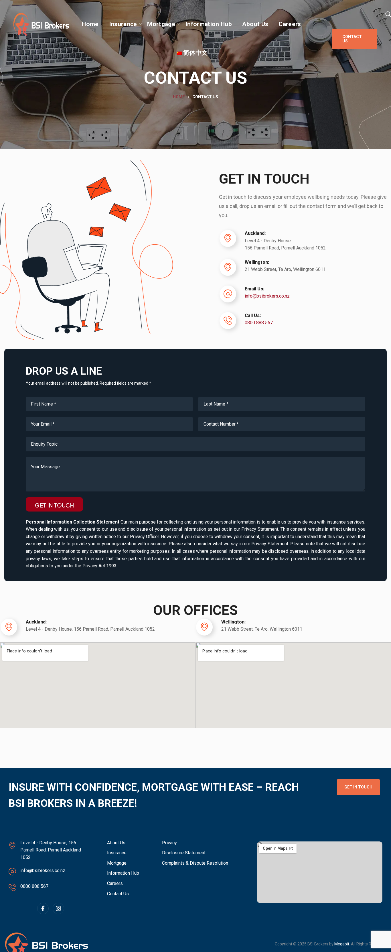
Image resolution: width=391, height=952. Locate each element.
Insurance (117, 852)
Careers (115, 883)
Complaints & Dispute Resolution (195, 863)
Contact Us (118, 893)
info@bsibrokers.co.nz (267, 296)
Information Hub (123, 873)
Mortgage (117, 863)
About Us (116, 842)
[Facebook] (43, 908)
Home (179, 97)
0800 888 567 (259, 322)
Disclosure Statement (184, 852)
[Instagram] (58, 908)
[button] (388, 14)
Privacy (169, 842)
